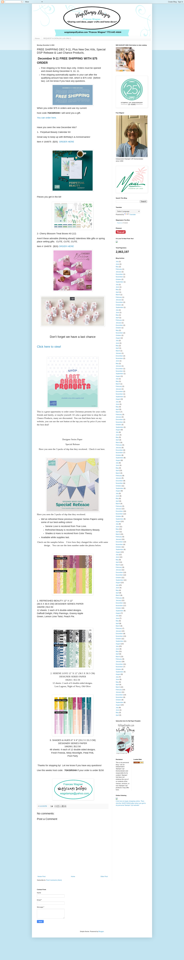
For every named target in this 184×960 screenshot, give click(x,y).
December (119, 274)
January (118, 272)
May (117, 267)
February (119, 269)
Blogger (101, 931)
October (118, 279)
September (119, 282)
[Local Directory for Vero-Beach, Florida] (138, 763)
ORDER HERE (66, 141)
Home (37, 38)
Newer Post (41, 876)
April (117, 292)
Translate (132, 214)
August (118, 338)
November (119, 277)
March (118, 295)
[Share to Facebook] (63, 806)
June (117, 264)
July (117, 261)
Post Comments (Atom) (54, 880)
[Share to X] (60, 806)
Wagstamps (119, 222)
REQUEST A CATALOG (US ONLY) (57, 38)
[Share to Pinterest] (65, 806)
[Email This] (55, 806)
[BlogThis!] (58, 806)
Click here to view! (49, 346)
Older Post (104, 876)
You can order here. (47, 117)
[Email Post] (51, 806)
